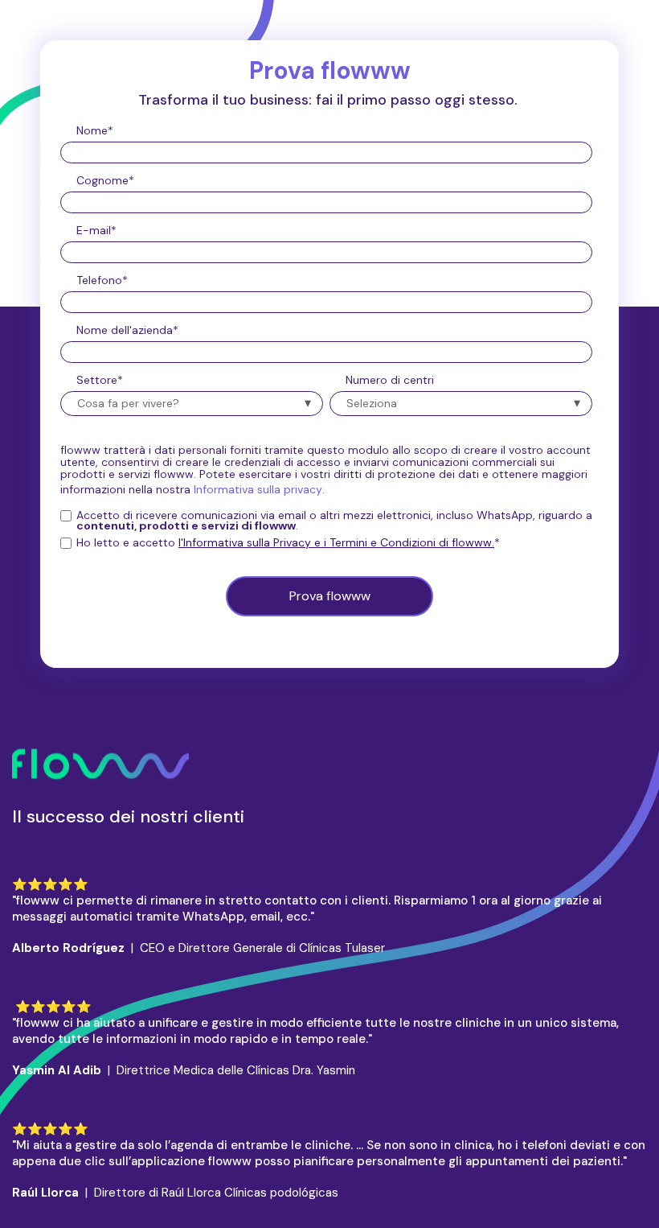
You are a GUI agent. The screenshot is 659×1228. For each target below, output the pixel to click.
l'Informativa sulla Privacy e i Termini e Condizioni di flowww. (336, 542)
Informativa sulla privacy (258, 489)
